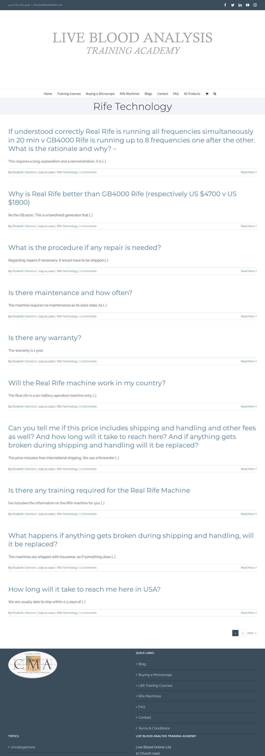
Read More (248, 172)
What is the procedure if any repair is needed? (84, 247)
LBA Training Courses (155, 685)
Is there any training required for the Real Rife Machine (99, 490)
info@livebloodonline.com (48, 5)
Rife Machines (149, 696)
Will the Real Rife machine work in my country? (87, 383)
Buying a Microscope (155, 675)
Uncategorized (23, 747)
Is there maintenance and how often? (70, 293)
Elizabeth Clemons (24, 172)
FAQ (141, 707)
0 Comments (88, 172)
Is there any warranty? (44, 338)
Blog (142, 664)
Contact (144, 717)
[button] (214, 94)
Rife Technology (67, 172)
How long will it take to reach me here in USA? (84, 589)
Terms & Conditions (154, 728)
